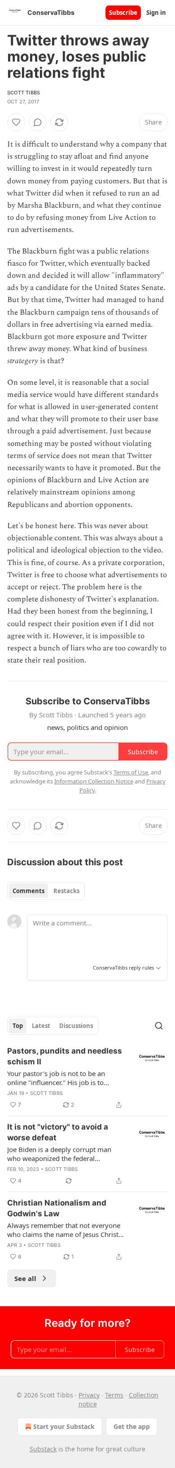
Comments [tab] (28, 891)
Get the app (132, 1426)
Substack (43, 1449)
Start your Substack (64, 1426)
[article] (87, 1077)
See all (25, 1278)
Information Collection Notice (93, 781)
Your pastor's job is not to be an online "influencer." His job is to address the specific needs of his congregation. (57, 1078)
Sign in (156, 13)
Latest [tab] (41, 1026)
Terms (114, 1395)
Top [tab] (18, 1026)
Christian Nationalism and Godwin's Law (56, 1208)
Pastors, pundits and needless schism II (64, 1056)
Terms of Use (131, 772)
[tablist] (46, 891)
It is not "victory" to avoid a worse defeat (57, 1132)
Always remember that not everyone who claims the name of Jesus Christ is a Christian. (63, 1230)
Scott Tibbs (23, 92)
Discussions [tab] (76, 1026)
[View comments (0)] (38, 122)
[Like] (16, 122)
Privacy (89, 1395)
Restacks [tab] (66, 891)
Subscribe (123, 13)
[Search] (159, 1026)
